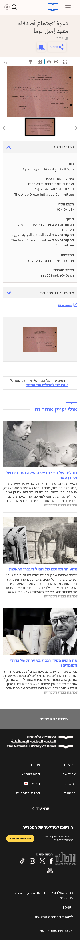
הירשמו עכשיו (20, 838)
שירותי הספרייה (53, 719)
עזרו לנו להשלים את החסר (47, 385)
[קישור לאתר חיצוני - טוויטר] (42, 861)
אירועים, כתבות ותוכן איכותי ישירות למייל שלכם (59, 838)
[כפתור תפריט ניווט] (68, 7)
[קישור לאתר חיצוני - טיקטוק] (22, 861)
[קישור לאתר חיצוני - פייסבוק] (51, 861)
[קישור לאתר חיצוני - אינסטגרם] (32, 861)
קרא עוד (42, 808)
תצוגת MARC (65, 305)
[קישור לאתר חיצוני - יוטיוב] (50, 870)
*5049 (68, 907)
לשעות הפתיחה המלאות (53, 917)
